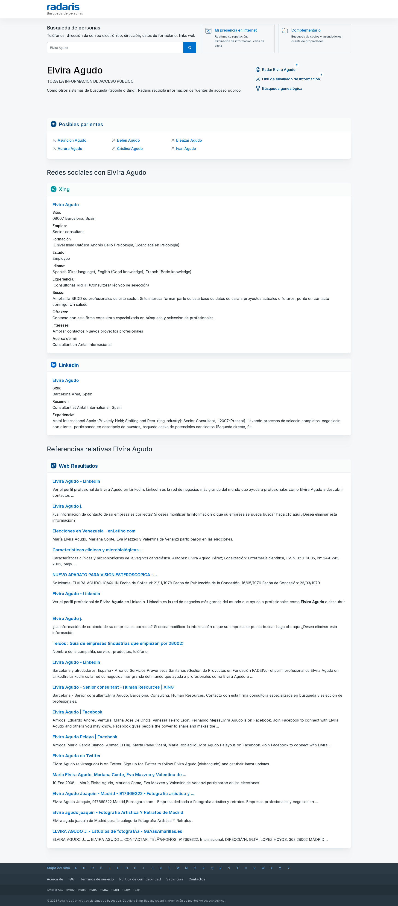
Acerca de (55, 879)
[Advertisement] (199, 107)
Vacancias (174, 879)
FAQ (72, 879)
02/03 (115, 890)
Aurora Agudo (70, 148)
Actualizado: (55, 890)
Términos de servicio (97, 879)
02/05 (92, 890)
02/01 (136, 890)
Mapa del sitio (58, 868)
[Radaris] (63, 6)
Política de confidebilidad (140, 879)
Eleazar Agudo (189, 140)
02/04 (104, 890)
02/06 (81, 890)
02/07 (70, 890)
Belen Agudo (128, 140)
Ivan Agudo (186, 148)
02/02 (126, 890)
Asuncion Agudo (72, 140)
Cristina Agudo (130, 148)
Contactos (197, 879)
